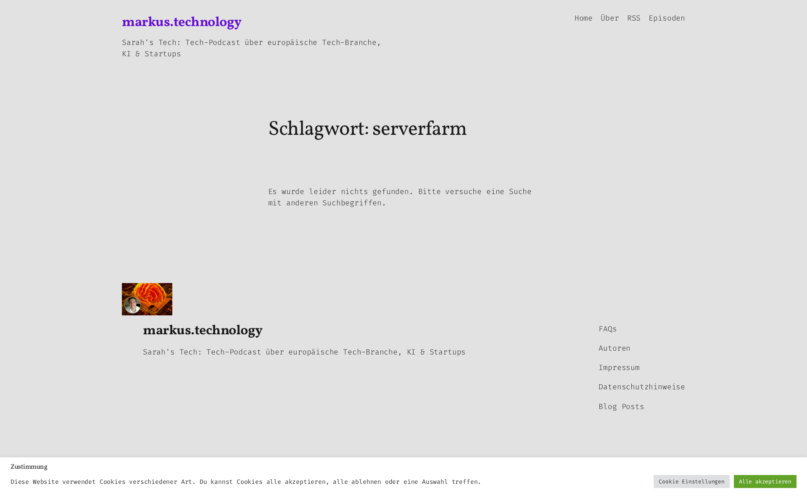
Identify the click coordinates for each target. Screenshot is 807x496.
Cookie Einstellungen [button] (691, 481)
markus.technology (182, 22)
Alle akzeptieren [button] (765, 481)
